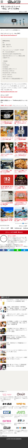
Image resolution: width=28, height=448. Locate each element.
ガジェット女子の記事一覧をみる (14, 232)
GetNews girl (18, 228)
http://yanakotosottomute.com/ (9, 91)
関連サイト (4, 391)
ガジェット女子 (23, 11)
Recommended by (18, 223)
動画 (12, 228)
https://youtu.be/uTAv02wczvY (9, 35)
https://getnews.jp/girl (6, 97)
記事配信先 (4, 436)
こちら (21, 245)
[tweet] (9, 250)
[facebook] (3, 250)
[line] (17, 250)
